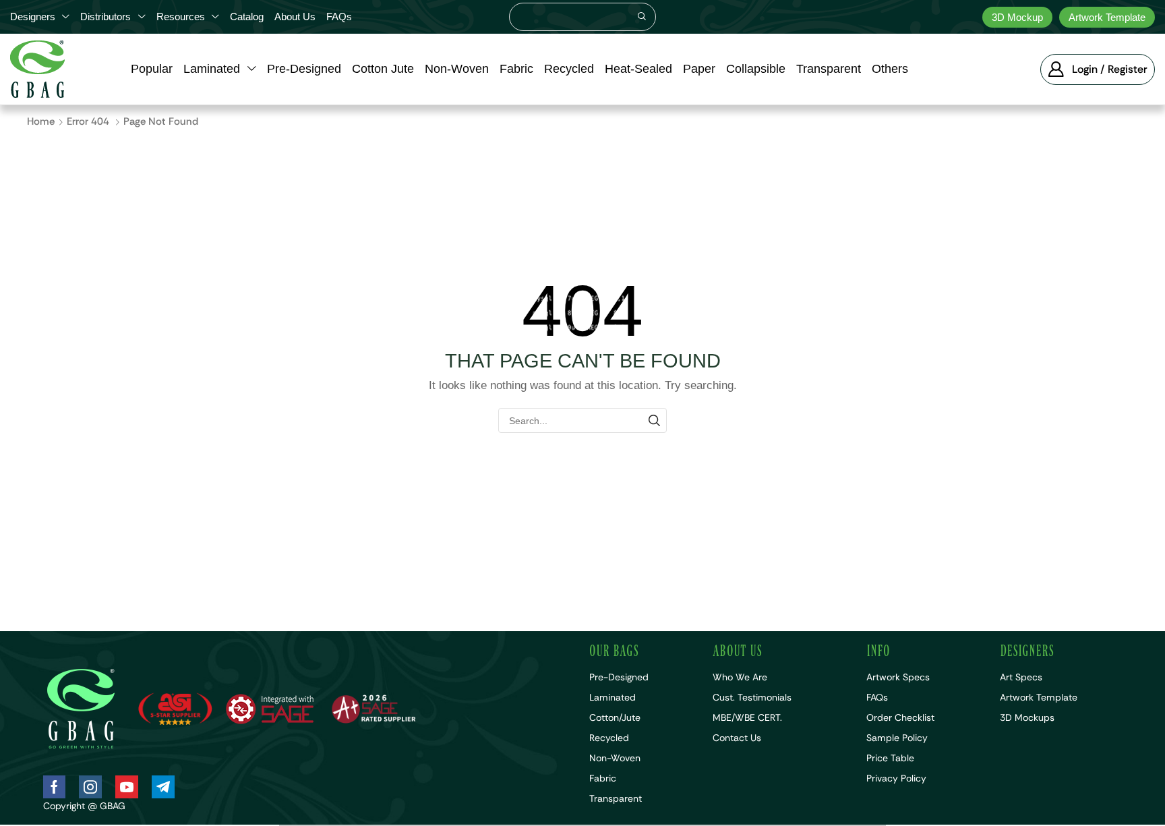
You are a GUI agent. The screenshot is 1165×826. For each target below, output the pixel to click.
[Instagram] (90, 786)
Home (41, 121)
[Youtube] (126, 786)
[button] (1097, 69)
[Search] (641, 16)
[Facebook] (54, 786)
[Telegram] (163, 786)
